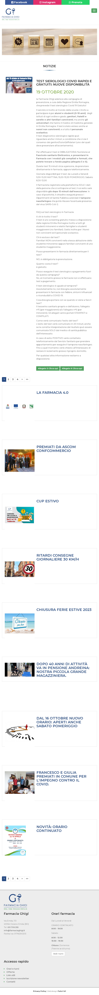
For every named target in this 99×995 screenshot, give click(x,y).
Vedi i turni (58, 954)
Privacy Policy (39, 991)
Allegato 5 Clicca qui (48, 368)
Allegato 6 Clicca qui (72, 368)
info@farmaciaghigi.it (14, 930)
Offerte (10, 972)
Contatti (10, 982)
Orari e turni (12, 969)
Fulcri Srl (62, 991)
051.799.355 (12, 927)
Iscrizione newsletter (17, 978)
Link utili (10, 975)
